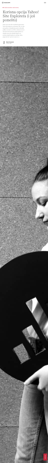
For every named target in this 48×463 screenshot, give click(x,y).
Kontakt (45, 457)
